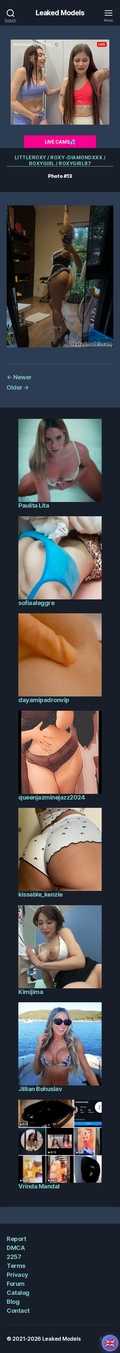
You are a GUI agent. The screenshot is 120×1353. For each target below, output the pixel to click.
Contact (18, 1310)
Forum (16, 1283)
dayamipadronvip (43, 699)
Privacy (17, 1274)
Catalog (18, 1292)
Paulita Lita (33, 505)
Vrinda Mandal (39, 1186)
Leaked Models (60, 12)
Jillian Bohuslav (40, 1088)
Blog (13, 1301)
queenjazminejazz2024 (51, 797)
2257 (14, 1256)
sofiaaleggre (36, 602)
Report (16, 1238)
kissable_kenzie (40, 894)
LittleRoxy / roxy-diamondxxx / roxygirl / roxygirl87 (60, 160)
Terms (16, 1265)
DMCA (16, 1247)
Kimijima (30, 991)
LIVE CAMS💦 (60, 142)
